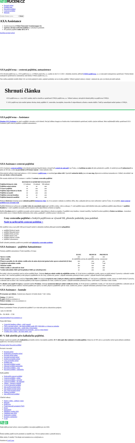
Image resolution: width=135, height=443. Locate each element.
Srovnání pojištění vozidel (12, 364)
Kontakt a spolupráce (10, 417)
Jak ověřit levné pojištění (11, 394)
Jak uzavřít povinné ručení (12, 387)
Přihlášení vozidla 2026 (11, 411)
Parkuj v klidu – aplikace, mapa (14, 401)
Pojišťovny (7, 404)
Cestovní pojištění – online (12, 378)
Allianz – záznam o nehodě (12, 383)
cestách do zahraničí (62, 168)
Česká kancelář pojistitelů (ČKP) (14, 406)
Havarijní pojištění (9, 9)
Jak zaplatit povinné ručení (12, 389)
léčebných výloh (40, 201)
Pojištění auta (8, 7)
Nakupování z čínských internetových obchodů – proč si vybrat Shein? (26, 330)
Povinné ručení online (11, 355)
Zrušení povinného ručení (12, 359)
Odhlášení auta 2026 (10, 413)
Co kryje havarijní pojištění (12, 385)
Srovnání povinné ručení (11, 357)
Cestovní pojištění (9, 11)
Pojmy (6, 408)
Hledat (21, 16)
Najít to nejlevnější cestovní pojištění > (23, 222)
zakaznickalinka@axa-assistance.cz (11, 317)
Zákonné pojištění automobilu (13, 366)
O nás (6, 418)
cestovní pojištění (16, 168)
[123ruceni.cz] (12, 2)
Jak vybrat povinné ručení (12, 390)
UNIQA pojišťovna (89, 74)
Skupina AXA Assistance (8, 121)
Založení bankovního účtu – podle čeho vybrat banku (20, 328)
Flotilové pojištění (9, 392)
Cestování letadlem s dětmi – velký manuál (17, 324)
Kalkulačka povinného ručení (13, 353)
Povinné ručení (8, 5)
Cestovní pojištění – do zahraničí (14, 381)
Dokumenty (7, 409)
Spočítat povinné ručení (7, 33)
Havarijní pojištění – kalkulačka (14, 369)
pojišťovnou (42, 173)
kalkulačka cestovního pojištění (42, 242)
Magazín (6, 12)
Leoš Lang (10, 440)
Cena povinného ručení (11, 360)
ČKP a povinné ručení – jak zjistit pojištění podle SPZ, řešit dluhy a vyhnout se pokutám (31, 326)
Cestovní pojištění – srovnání (13, 380)
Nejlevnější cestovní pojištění (13, 376)
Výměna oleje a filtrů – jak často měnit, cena (18, 331)
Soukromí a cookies (10, 415)
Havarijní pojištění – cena (12, 368)
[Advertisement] (67, 52)
